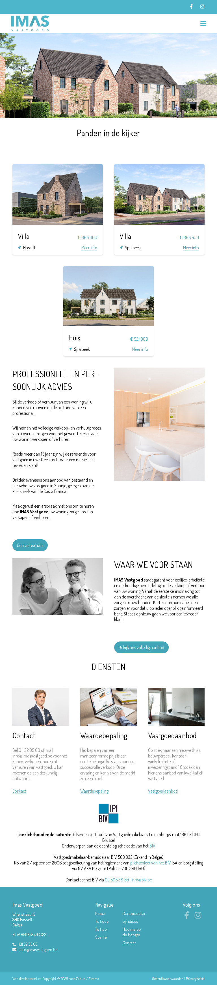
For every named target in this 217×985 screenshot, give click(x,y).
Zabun (80, 978)
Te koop (102, 921)
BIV (152, 846)
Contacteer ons (30, 545)
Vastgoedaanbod (172, 735)
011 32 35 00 (28, 944)
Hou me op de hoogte (132, 931)
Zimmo (94, 978)
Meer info (89, 247)
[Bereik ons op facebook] (186, 917)
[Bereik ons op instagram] (198, 917)
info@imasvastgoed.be (38, 949)
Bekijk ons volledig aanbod (141, 647)
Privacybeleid (195, 978)
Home (100, 913)
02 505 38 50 (117, 880)
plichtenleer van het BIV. (151, 863)
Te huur (101, 929)
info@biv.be (141, 880)
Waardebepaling (103, 735)
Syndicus (130, 921)
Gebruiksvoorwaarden (168, 978)
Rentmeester (134, 913)
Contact (23, 735)
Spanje (101, 937)
